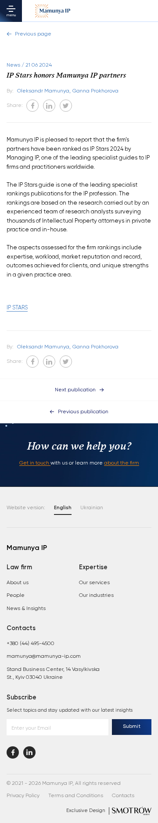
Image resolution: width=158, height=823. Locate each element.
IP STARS (17, 308)
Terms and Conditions (75, 795)
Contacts (123, 795)
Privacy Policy (23, 795)
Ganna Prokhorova (95, 91)
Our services (94, 582)
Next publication (75, 390)
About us (18, 582)
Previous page (33, 34)
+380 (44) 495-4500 (30, 643)
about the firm (121, 463)
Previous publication (83, 412)
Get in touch (34, 463)
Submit (131, 726)
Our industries (96, 595)
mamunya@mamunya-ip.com (44, 656)
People (16, 595)
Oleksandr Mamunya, (44, 91)
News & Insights (26, 608)
